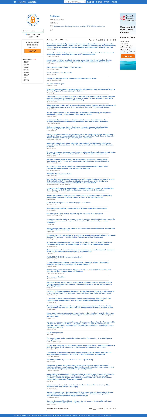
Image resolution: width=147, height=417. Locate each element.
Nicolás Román (51, 156)
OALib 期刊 (22, 2)
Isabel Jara (50, 288)
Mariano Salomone (63, 192)
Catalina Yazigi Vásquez (54, 259)
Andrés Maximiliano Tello (54, 80)
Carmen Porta (51, 224)
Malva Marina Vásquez (53, 356)
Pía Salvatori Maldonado (54, 139)
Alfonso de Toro (51, 329)
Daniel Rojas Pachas (53, 69)
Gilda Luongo (51, 93)
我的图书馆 (90, 2)
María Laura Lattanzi (53, 397)
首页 (15, 2)
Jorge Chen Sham (52, 246)
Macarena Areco (51, 309)
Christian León (51, 63)
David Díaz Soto (51, 404)
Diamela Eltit (50, 334)
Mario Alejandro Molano (54, 163)
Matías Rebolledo (52, 295)
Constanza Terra (51, 279)
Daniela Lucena (51, 148)
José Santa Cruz (51, 204)
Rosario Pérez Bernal (53, 56)
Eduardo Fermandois (53, 370)
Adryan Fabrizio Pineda (53, 123)
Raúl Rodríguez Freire (53, 170)
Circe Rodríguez (51, 130)
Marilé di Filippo (51, 109)
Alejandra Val (51, 318)
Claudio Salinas (51, 49)
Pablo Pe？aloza (52, 175)
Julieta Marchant (51, 74)
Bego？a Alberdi (51, 266)
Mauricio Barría (51, 302)
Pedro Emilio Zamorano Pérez (55, 273)
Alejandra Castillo (52, 85)
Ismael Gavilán (51, 361)
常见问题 (99, 2)
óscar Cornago (51, 199)
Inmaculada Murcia (52, 388)
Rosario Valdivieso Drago (54, 215)
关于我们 (107, 2)
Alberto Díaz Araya (65, 184)
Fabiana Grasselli (52, 192)
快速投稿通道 (32, 2)
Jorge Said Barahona (53, 184)
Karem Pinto (50, 253)
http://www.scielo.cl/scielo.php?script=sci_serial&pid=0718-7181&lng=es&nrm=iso (79, 26)
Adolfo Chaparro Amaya (54, 342)
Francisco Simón (51, 116)
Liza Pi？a (50, 381)
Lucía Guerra (50, 232)
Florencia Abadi (51, 210)
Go (98, 40)
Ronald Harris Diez (52, 349)
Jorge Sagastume (52, 239)
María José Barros (52, 102)
